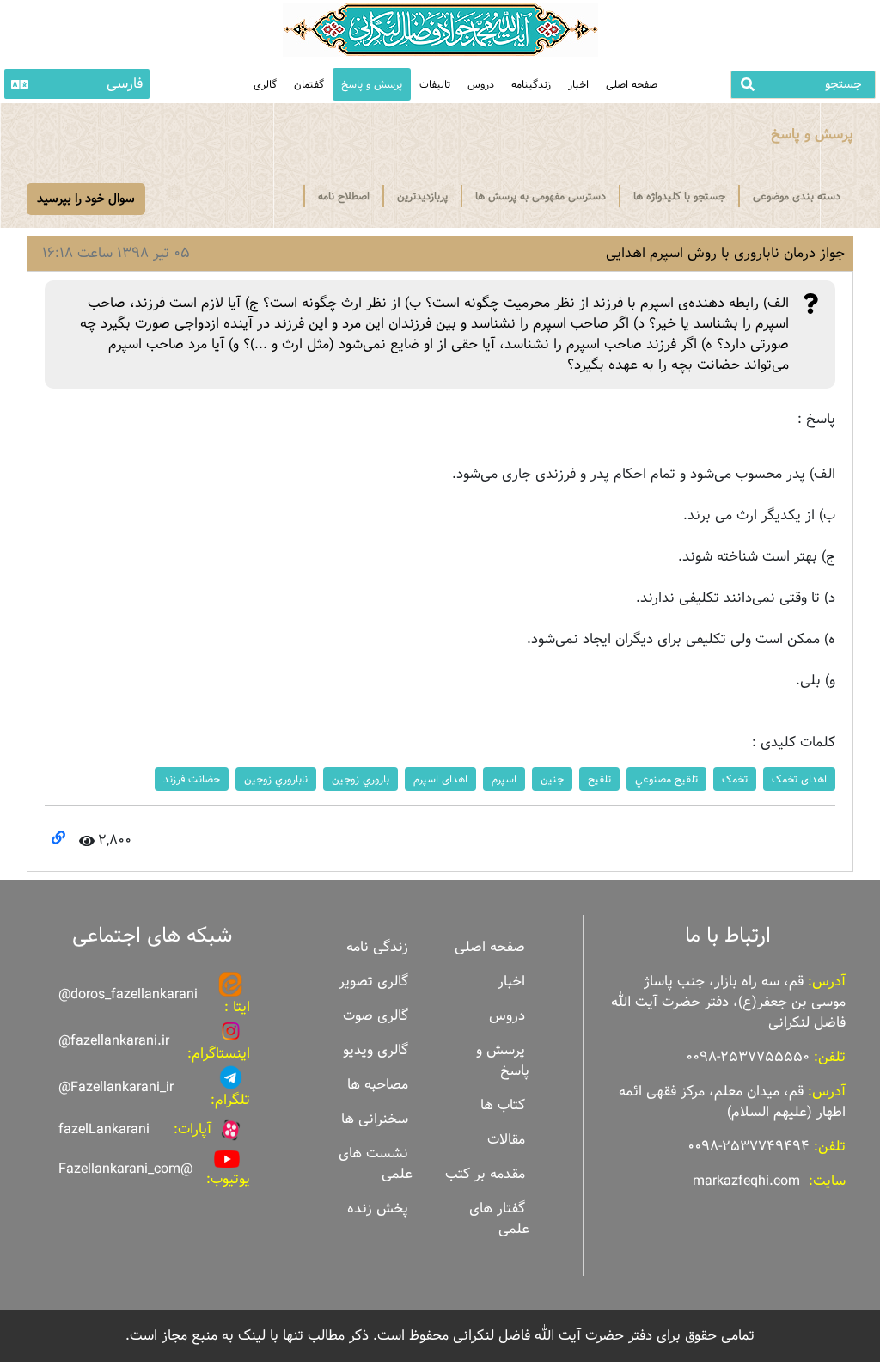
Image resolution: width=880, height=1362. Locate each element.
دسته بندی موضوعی (796, 196)
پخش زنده (377, 1208)
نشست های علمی (375, 1164)
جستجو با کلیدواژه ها (679, 196)
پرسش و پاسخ (371, 84)
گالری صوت (375, 1016)
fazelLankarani (104, 1129)
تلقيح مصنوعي (666, 779)
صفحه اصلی (631, 84)
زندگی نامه (377, 947)
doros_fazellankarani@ (128, 994)
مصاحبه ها (377, 1084)
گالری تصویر (373, 981)
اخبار (578, 84)
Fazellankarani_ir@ (116, 1087)
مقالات (506, 1139)
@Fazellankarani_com (125, 1169)
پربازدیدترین (422, 196)
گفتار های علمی (499, 1219)
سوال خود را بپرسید (86, 198)
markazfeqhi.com (746, 1181)
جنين (552, 779)
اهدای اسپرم (440, 779)
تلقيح (599, 779)
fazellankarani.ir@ (113, 1040)
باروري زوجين (360, 779)
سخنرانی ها (374, 1119)
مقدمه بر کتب (485, 1174)
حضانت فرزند (191, 779)
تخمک (735, 779)
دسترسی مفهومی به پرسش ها (540, 196)
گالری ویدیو (375, 1050)
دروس (481, 84)
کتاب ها (502, 1105)
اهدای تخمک (799, 779)
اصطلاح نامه (344, 196)
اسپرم (504, 779)
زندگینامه (531, 84)
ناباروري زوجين (276, 779)
